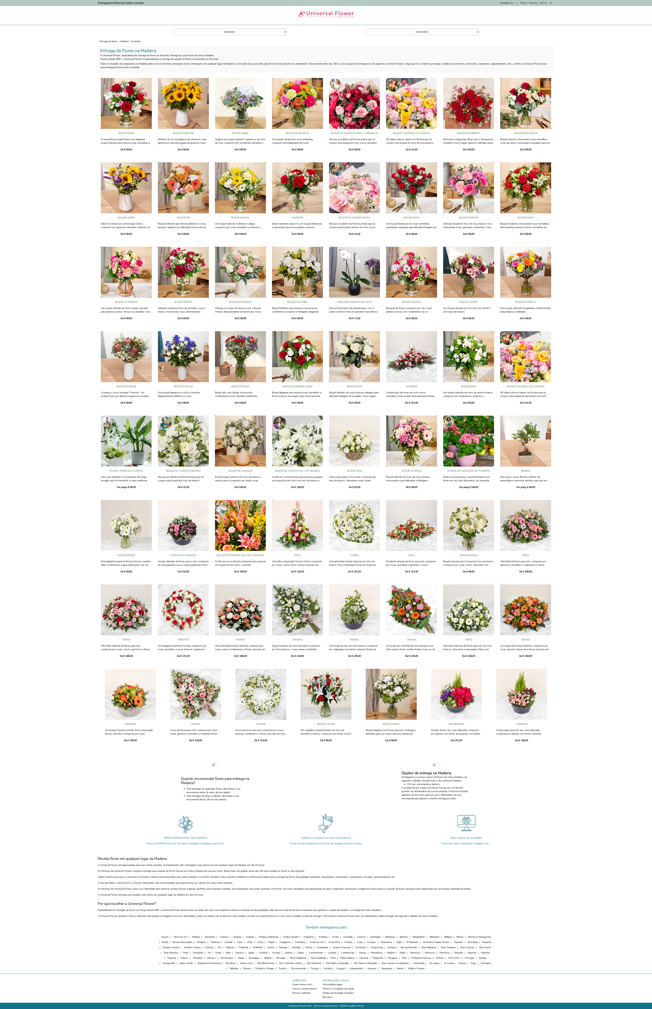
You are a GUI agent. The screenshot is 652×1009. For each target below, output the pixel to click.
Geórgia (283, 947)
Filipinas (230, 947)
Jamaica (239, 952)
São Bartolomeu (265, 963)
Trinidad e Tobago (264, 968)
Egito (399, 942)
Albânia (196, 937)
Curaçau (371, 942)
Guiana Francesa (341, 947)
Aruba (335, 937)
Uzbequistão (356, 968)
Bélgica (448, 937)
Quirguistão (169, 963)
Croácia (348, 942)
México (184, 958)
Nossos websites (301, 993)
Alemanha (209, 937)
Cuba (360, 942)
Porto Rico (454, 958)
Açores (165, 937)
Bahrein (404, 937)
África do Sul (180, 937)
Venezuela (386, 968)
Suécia (462, 963)
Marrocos (415, 952)
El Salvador (413, 942)
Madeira (124, 41)
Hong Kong (376, 947)
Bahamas (390, 937)
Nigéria (267, 958)
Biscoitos (327, 997)
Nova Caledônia (298, 958)
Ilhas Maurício (171, 952)
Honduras (360, 947)
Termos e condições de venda (338, 988)
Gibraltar (296, 947)
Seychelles (419, 963)
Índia (185, 952)
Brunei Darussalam (183, 942)
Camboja (215, 942)
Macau (362, 952)
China (260, 942)
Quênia (482, 958)
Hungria (391, 947)
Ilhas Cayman (467, 947)
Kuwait (276, 952)
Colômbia (300, 942)
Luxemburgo (347, 952)
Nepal (241, 958)
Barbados (435, 937)
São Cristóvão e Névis (290, 963)
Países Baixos (347, 958)
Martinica (444, 952)
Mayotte (458, 952)
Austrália (347, 937)
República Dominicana (209, 963)
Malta (402, 952)
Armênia (322, 937)
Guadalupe (322, 947)
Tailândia (233, 968)
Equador (458, 942)
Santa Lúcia (246, 963)
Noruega (280, 958)
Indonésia (198, 952)
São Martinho (314, 963)
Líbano (300, 952)
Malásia (391, 952)
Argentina (308, 937)
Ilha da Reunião (409, 947)
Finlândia (243, 947)
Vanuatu (371, 968)
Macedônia (376, 952)
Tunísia (282, 968)
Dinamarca (386, 942)
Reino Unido (186, 963)
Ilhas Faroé (485, 947)
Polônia (440, 958)
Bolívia (460, 937)
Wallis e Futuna (416, 968)
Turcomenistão (298, 968)
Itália (228, 952)
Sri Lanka (434, 963)
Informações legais (332, 984)
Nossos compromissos (304, 988)
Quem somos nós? (302, 984)
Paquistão (378, 958)
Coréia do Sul (317, 942)
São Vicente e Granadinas (395, 963)
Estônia (209, 947)
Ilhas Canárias (448, 947)
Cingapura (284, 942)
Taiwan (246, 968)
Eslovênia (473, 942)
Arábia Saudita (290, 937)
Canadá (228, 942)
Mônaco (211, 958)
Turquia (315, 968)
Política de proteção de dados (338, 993)
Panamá (363, 958)
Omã (333, 958)
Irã (209, 952)
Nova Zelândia (318, 958)
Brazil (165, 942)
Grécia (309, 947)
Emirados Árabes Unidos (436, 942)
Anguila (237, 937)
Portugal (469, 958)
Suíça (473, 963)
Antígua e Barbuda (268, 937)
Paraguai (392, 958)
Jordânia (263, 952)
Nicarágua (254, 958)
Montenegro (226, 958)
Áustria (361, 937)
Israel (218, 952)
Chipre (271, 942)
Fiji (219, 947)
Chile (249, 942)
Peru (404, 958)
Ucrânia (328, 968)
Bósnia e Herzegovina (479, 937)
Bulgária (201, 942)
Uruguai (340, 968)
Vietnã (399, 968)
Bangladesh (419, 937)
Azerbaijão (375, 937)
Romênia (230, 963)
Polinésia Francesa (421, 958)
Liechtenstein (316, 952)
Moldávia (197, 958)
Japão (251, 952)
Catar (240, 942)
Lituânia (332, 952)
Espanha (486, 942)
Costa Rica (334, 942)
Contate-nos (506, 3)
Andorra (224, 937)
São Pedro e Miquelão (337, 963)
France (270, 947)
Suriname (486, 963)
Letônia (288, 952)
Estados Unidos (171, 947)
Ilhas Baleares (429, 947)
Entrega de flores (108, 41)
